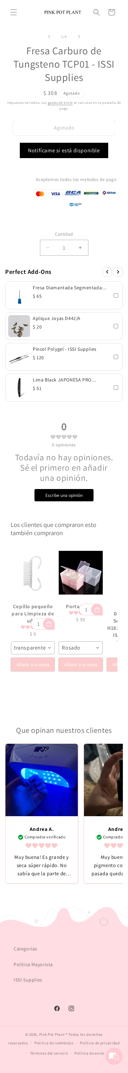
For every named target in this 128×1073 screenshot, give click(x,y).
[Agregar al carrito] (49, 624)
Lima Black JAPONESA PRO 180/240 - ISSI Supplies (62, 380)
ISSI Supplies (28, 980)
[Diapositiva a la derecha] (79, 36)
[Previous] (107, 272)
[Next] (118, 272)
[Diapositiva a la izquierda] (49, 36)
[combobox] (33, 647)
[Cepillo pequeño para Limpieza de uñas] (33, 572)
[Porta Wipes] (80, 572)
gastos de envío (60, 102)
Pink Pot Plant (52, 1034)
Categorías (25, 949)
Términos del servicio (49, 1053)
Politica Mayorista (33, 964)
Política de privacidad (99, 1043)
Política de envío (89, 1053)
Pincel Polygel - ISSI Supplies (65, 349)
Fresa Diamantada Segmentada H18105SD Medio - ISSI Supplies (67, 287)
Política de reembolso (54, 1043)
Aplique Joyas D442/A (57, 318)
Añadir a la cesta (32, 664)
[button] (13, 12)
